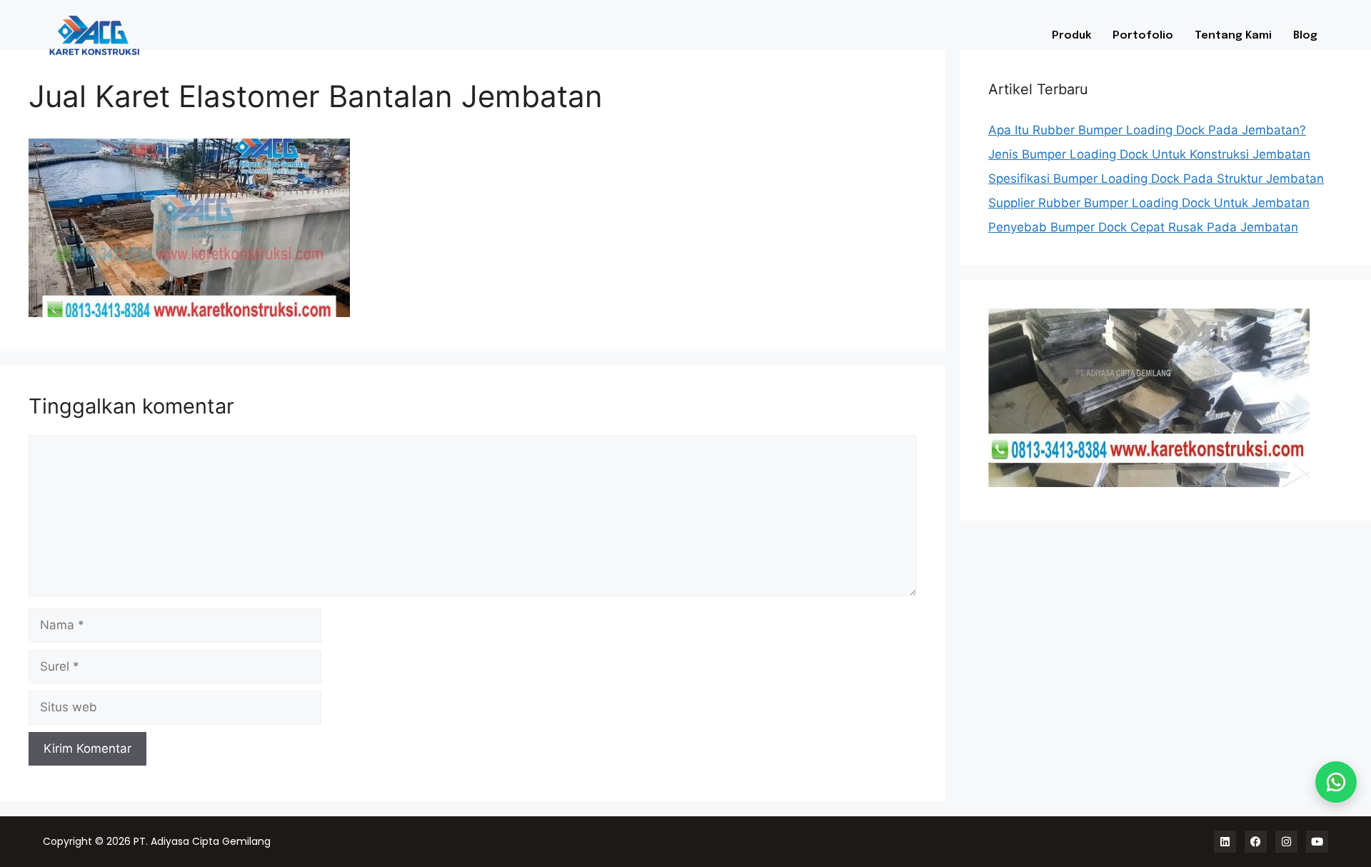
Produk (1071, 35)
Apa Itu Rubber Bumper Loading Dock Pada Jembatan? (1147, 130)
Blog (1305, 35)
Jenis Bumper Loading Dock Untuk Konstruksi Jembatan (1149, 154)
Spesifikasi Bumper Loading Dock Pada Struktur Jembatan (1156, 178)
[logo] (172, 35)
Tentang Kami (1233, 35)
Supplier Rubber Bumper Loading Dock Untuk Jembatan (1149, 203)
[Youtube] (1317, 842)
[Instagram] (1286, 842)
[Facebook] (1256, 842)
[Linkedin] (1225, 842)
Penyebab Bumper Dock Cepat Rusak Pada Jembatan (1143, 227)
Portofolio (1143, 35)
